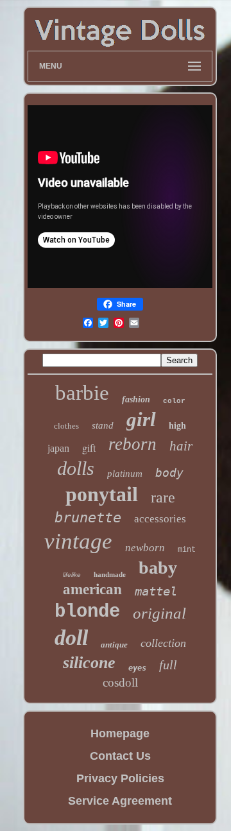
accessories (160, 519)
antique (114, 644)
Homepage (120, 733)
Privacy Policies (120, 778)
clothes (66, 426)
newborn (145, 548)
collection (163, 643)
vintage (78, 541)
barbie (82, 392)
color (174, 401)
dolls (75, 468)
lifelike (72, 574)
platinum (124, 473)
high (177, 426)
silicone (89, 662)
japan (58, 448)
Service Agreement (120, 800)
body (169, 472)
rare (163, 497)
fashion (136, 399)
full (168, 665)
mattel (156, 591)
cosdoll (120, 682)
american (92, 589)
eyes (137, 668)
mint (187, 549)
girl (141, 419)
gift (89, 447)
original (159, 613)
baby (158, 568)
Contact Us (120, 756)
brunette (88, 518)
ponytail (101, 494)
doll (71, 637)
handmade (110, 574)
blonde (87, 611)
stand (103, 425)
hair (181, 446)
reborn (132, 444)
